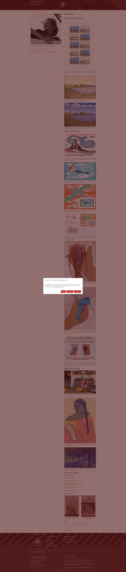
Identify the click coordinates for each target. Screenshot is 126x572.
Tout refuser (70, 291)
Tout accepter (77, 291)
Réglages (63, 291)
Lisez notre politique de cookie (57, 286)
